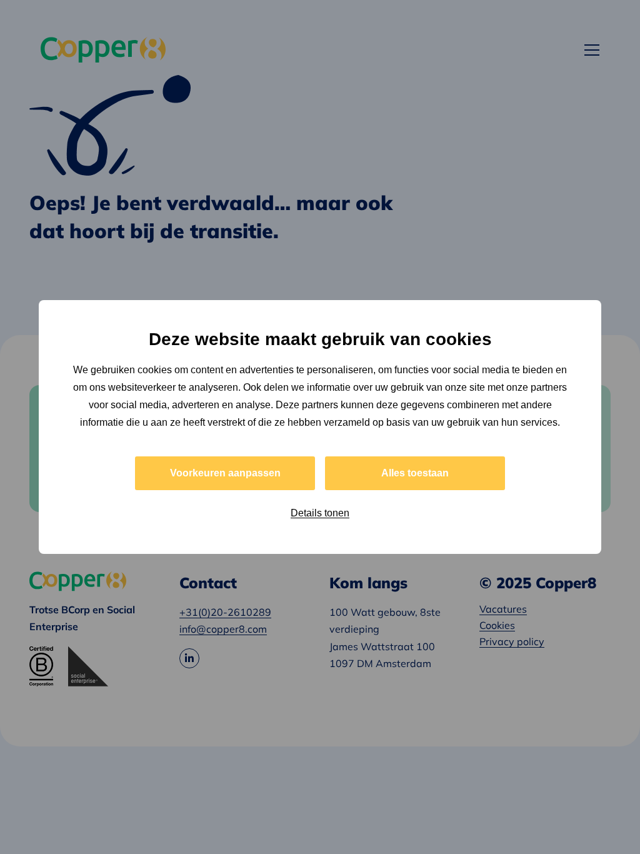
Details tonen (320, 513)
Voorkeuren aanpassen (225, 473)
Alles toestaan (415, 473)
